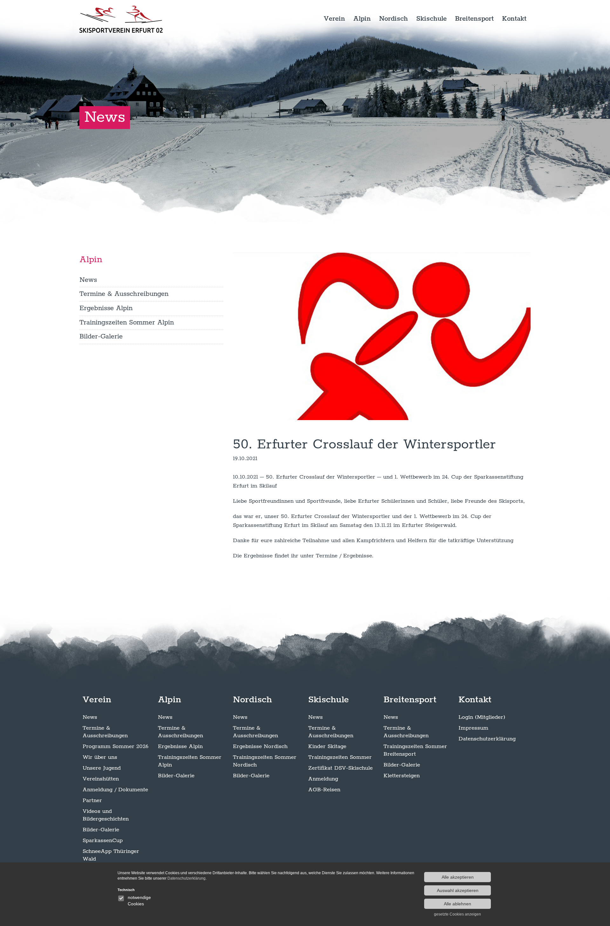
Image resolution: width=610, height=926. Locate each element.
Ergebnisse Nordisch (260, 746)
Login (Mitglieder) (481, 717)
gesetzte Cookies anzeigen (457, 914)
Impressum (473, 728)
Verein (334, 18)
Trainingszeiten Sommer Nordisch (264, 761)
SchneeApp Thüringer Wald (111, 855)
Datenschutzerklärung (487, 738)
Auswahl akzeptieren (457, 890)
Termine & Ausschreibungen (123, 293)
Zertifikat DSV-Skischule (340, 768)
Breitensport (474, 18)
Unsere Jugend (102, 768)
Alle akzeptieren (458, 877)
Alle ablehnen (457, 903)
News (88, 280)
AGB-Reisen (324, 789)
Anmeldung (323, 778)
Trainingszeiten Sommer (340, 757)
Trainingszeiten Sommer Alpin (126, 322)
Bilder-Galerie (101, 336)
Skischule (431, 18)
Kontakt (514, 18)
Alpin (362, 18)
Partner (92, 800)
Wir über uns (100, 757)
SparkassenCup (103, 840)
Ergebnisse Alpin (105, 308)
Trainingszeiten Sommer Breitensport (415, 750)
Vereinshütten (101, 778)
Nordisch (393, 18)
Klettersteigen (401, 775)
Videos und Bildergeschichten (106, 815)
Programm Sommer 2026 (115, 746)
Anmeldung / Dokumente (115, 789)
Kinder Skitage (327, 746)
